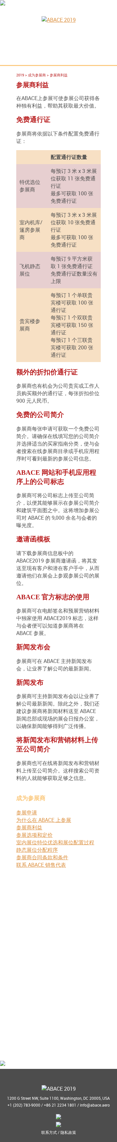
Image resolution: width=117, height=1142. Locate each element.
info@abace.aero (95, 1105)
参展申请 (26, 812)
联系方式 (49, 1132)
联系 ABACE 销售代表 (41, 864)
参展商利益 (29, 827)
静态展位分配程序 (37, 849)
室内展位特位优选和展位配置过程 (55, 842)
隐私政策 (68, 1132)
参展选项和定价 (34, 834)
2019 (20, 74)
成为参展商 (37, 74)
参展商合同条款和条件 (42, 857)
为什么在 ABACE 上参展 (43, 820)
